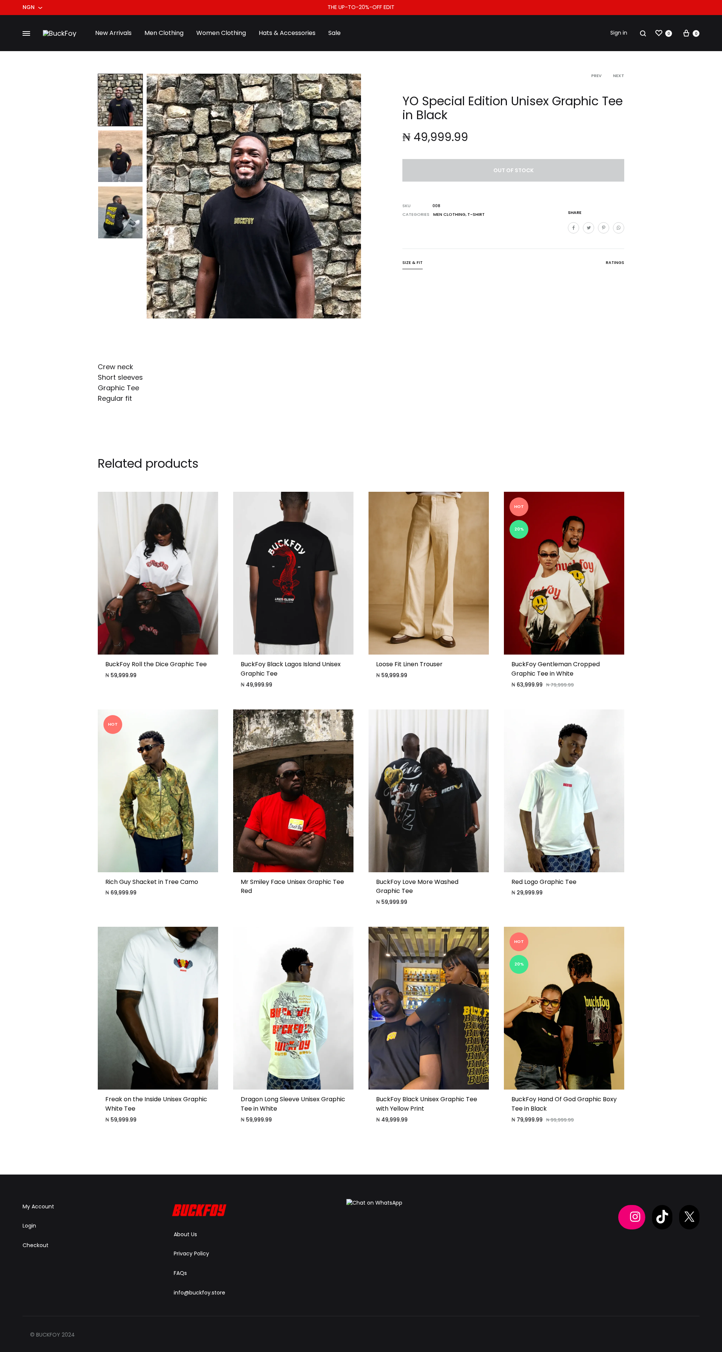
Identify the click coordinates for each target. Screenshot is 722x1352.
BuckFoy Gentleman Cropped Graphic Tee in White (555, 669)
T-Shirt (476, 214)
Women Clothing (221, 33)
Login (29, 1225)
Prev (596, 76)
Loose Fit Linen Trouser (409, 664)
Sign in (618, 32)
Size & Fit (412, 262)
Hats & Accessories (287, 33)
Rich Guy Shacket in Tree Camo (151, 882)
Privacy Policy (191, 1253)
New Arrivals (113, 33)
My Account (38, 1206)
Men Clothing (164, 33)
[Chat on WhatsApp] (374, 1203)
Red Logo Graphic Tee (543, 882)
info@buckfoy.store (199, 1292)
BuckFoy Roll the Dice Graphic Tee (156, 664)
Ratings (615, 262)
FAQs (180, 1273)
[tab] (412, 264)
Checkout (36, 1245)
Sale (334, 33)
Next (618, 76)
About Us (185, 1234)
